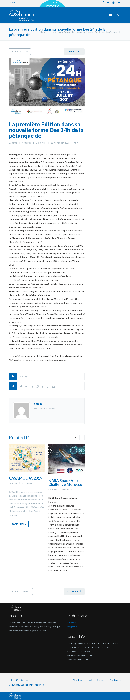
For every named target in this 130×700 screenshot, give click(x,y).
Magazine (72, 626)
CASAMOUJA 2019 (25, 478)
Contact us (115, 680)
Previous (21, 51)
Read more (18, 523)
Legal (89, 680)
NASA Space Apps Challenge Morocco (65, 482)
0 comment (41, 142)
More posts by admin (44, 408)
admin (14, 142)
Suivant (72, 591)
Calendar (71, 622)
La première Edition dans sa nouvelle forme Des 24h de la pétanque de (46, 130)
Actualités (26, 142)
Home (43, 32)
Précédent (22, 591)
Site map (101, 680)
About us (77, 680)
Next (72, 51)
